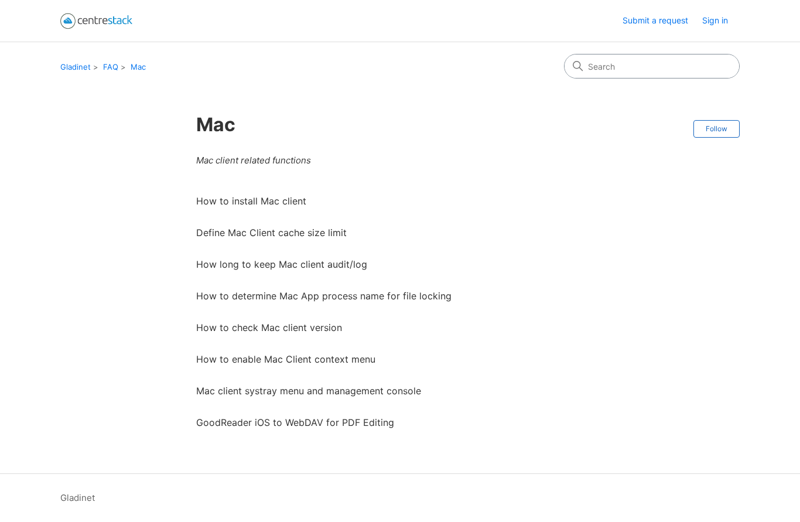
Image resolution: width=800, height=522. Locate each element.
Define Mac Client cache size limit (271, 232)
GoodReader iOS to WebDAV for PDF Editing (295, 422)
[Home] (96, 21)
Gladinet (75, 66)
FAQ (110, 66)
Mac (138, 66)
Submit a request (655, 20)
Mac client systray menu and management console (308, 391)
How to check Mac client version (269, 327)
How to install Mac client (251, 201)
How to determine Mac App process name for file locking (324, 296)
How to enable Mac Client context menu (285, 359)
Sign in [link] (715, 20)
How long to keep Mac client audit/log (281, 264)
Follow (716, 128)
